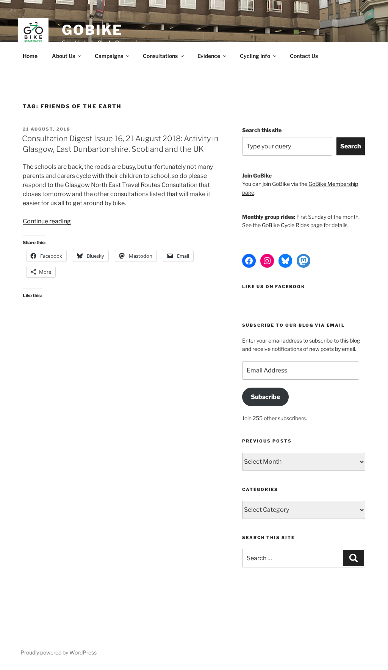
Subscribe (265, 396)
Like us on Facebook (273, 286)
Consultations (160, 56)
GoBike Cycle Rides (285, 225)
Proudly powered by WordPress (58, 652)
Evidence (208, 56)
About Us (63, 56)
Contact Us (304, 56)
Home (30, 56)
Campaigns (109, 56)
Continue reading (47, 221)
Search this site (262, 130)
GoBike (92, 30)
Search (350, 146)
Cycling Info (255, 56)
